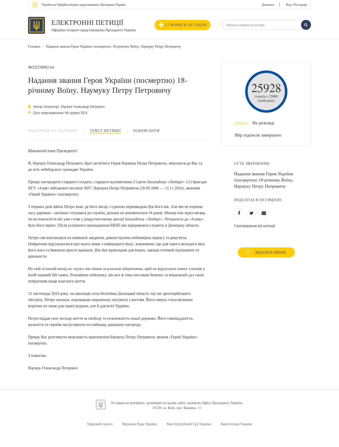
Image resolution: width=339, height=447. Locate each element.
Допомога (268, 4)
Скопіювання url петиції (254, 225)
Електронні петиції (87, 22)
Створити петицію (186, 24)
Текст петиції (105, 130)
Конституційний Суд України (189, 423)
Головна (34, 46)
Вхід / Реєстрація (296, 4)
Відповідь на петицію (52, 130)
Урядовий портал (100, 423)
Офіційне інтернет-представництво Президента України (93, 30)
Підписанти (146, 130)
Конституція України (236, 423)
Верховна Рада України (139, 423)
